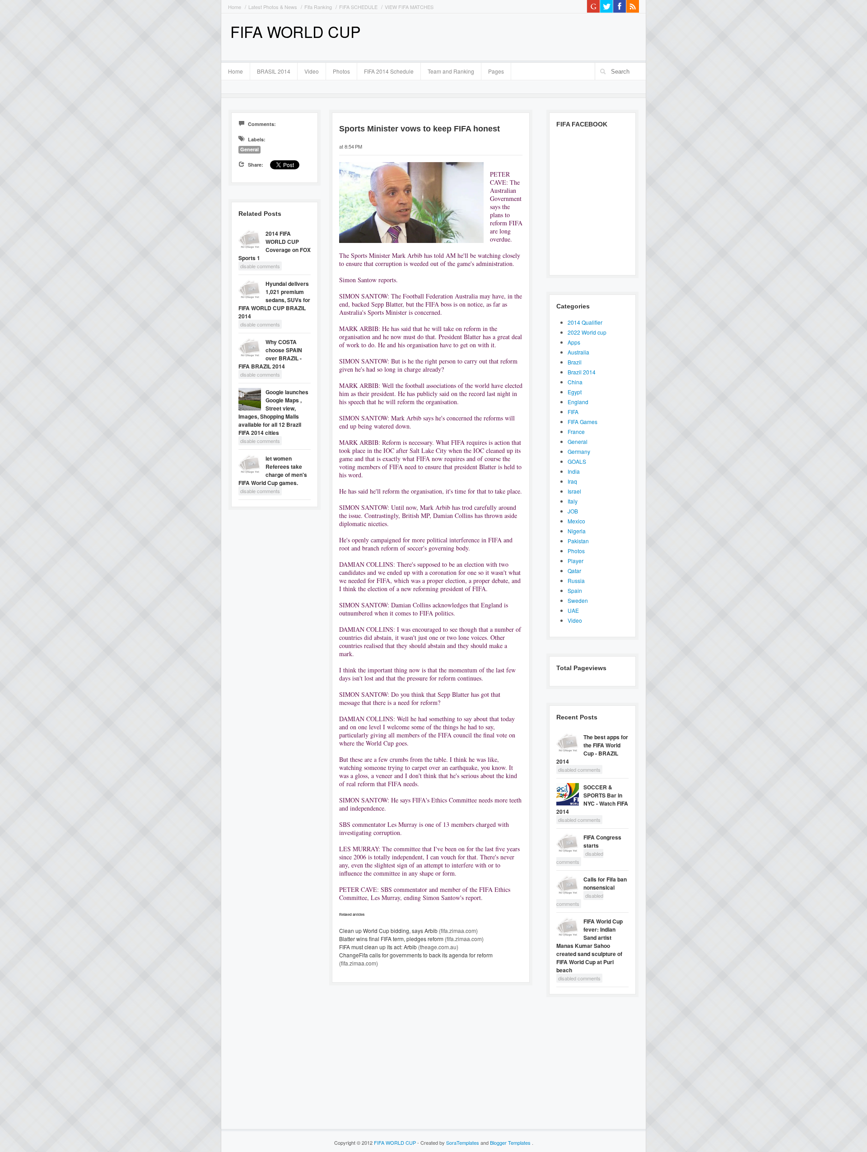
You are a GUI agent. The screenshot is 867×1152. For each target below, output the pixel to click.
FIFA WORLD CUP (295, 31)
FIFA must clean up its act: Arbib (378, 947)
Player (575, 560)
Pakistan (578, 541)
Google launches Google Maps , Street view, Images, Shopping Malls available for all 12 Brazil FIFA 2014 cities (273, 412)
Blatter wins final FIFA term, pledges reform (391, 938)
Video (311, 71)
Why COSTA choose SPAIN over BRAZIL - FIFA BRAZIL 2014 (270, 354)
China (575, 382)
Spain (575, 590)
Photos (341, 71)
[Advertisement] (533, 36)
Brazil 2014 (582, 372)
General (249, 149)
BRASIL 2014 (270, 70)
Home (234, 6)
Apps (574, 342)
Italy (573, 501)
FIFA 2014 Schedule (389, 71)
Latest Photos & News (272, 6)
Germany (579, 451)
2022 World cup (587, 332)
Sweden (578, 600)
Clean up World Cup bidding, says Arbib (388, 930)
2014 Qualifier (585, 322)
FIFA (573, 411)
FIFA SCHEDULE (358, 6)
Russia (576, 580)
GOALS (577, 461)
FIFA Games (582, 421)
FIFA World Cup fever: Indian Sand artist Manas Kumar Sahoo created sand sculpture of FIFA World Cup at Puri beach (589, 945)
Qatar (574, 570)
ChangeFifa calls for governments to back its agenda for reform (416, 955)
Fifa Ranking (318, 6)
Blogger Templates (511, 1142)
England (578, 402)
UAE (573, 610)
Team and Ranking (451, 71)
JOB (573, 511)
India (574, 471)
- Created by (448, 1142)
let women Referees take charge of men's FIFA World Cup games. (272, 470)
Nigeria (577, 531)
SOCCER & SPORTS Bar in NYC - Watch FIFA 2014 (592, 799)
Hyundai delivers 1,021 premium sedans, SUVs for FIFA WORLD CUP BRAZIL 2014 (274, 300)
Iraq (572, 481)
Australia (578, 352)
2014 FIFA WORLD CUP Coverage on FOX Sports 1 (274, 245)
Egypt (575, 392)
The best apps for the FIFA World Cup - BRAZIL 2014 (592, 749)
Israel (574, 491)
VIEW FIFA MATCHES (409, 6)
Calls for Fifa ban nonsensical (605, 883)
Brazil (575, 362)
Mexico (576, 521)
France (576, 431)
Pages (492, 70)
